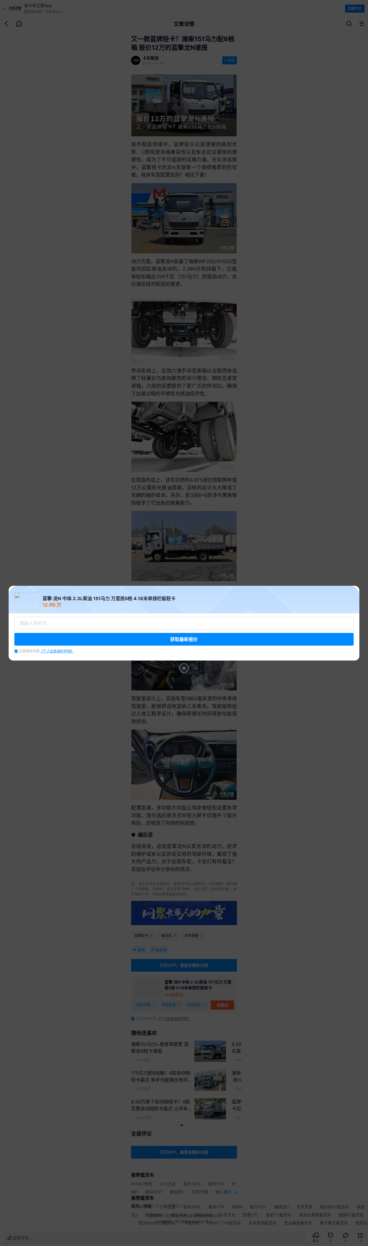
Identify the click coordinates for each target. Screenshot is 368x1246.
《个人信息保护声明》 (57, 651)
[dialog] (184, 623)
